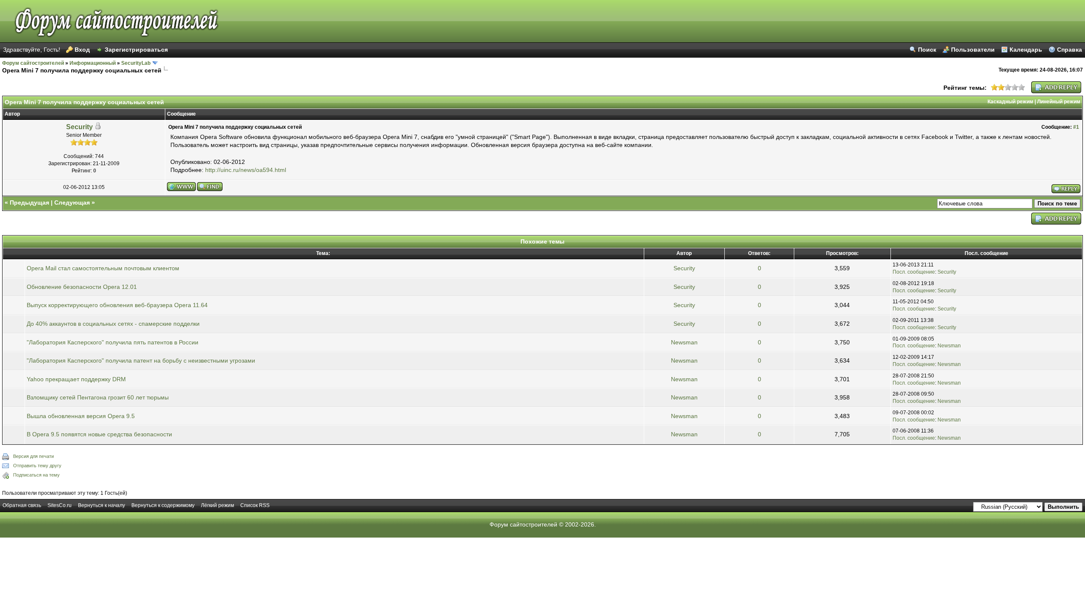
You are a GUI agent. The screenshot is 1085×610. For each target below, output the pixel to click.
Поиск (927, 49)
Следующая (72, 202)
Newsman (684, 342)
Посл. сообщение (914, 272)
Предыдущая (29, 202)
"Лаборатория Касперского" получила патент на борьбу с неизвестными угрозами (141, 360)
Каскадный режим (1010, 102)
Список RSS (255, 505)
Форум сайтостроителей (33, 63)
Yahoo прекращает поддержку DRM (76, 379)
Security (79, 126)
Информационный (93, 63)
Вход (82, 49)
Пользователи (973, 49)
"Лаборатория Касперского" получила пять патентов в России (112, 342)
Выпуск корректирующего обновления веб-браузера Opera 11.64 (117, 305)
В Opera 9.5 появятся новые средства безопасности (99, 434)
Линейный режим (1058, 102)
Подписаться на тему (36, 474)
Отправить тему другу (37, 465)
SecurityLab (135, 63)
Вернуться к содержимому (163, 505)
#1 (1076, 127)
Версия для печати (33, 456)
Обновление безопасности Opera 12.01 (82, 286)
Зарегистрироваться (136, 49)
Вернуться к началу (101, 505)
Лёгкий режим (217, 505)
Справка (1069, 49)
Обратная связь (22, 505)
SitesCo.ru (59, 505)
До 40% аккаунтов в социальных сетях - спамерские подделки (113, 323)
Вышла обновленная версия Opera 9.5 (81, 416)
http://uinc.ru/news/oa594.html (245, 169)
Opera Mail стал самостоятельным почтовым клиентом (103, 268)
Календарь (1026, 49)
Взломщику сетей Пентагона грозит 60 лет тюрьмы (98, 397)
